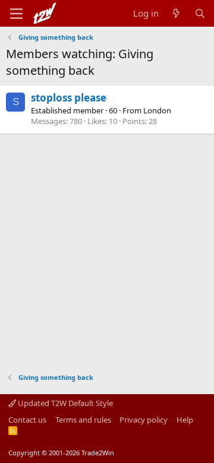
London (157, 110)
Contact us (27, 419)
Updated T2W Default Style (64, 403)
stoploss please (68, 97)
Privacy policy (143, 419)
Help (185, 419)
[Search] (200, 13)
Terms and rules (83, 419)
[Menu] (16, 14)
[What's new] (176, 13)
